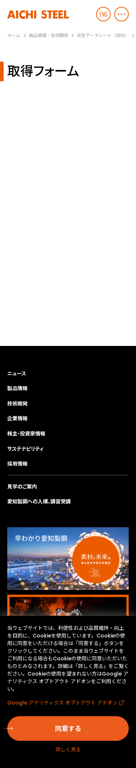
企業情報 (17, 418)
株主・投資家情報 (26, 433)
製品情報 (17, 388)
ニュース (16, 373)
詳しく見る (68, 749)
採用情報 (17, 463)
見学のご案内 (22, 486)
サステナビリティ (25, 449)
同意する (68, 728)
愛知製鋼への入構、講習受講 (39, 501)
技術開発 (17, 403)
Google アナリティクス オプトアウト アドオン (62, 702)
